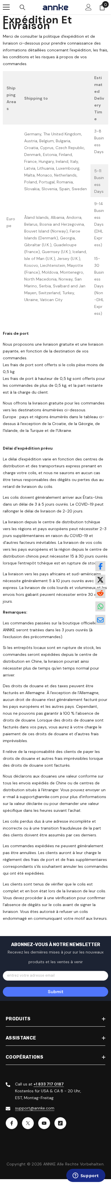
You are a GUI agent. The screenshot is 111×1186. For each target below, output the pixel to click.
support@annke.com (34, 1108)
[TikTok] (60, 1123)
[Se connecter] (88, 7)
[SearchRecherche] (22, 7)
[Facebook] (12, 1123)
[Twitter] (28, 1123)
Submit (55, 992)
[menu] (6, 7)
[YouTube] (44, 1123)
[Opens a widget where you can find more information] (85, 1176)
